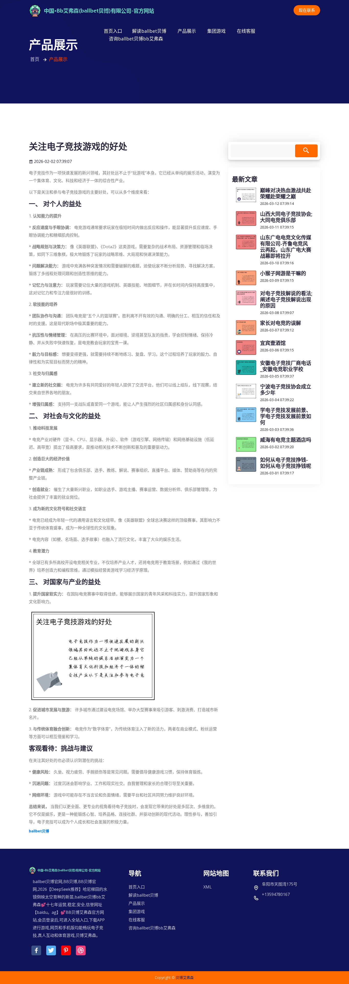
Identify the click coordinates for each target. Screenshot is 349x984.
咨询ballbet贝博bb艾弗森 (136, 39)
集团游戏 (216, 31)
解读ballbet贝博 (149, 31)
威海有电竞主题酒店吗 (285, 439)
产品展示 (187, 31)
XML (207, 887)
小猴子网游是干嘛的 (283, 273)
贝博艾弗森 (185, 977)
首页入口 (113, 31)
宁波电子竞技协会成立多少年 (285, 389)
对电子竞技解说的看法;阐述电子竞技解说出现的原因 (286, 299)
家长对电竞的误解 (280, 323)
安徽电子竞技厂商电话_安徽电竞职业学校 (285, 366)
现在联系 (307, 10)
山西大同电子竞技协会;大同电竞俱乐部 (286, 217)
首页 (35, 59)
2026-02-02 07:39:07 (52, 161)
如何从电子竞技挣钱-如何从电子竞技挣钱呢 (285, 462)
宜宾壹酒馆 (273, 343)
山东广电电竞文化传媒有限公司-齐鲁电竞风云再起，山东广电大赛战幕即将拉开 (285, 246)
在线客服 (246, 31)
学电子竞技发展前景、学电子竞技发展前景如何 (285, 416)
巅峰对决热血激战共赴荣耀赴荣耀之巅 (285, 193)
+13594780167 (276, 894)
